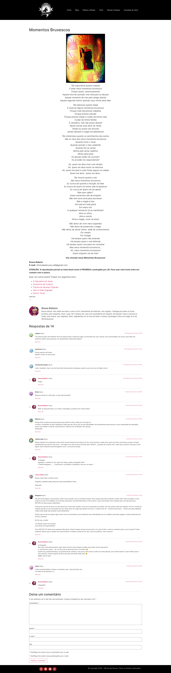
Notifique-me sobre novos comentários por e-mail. (50, 652)
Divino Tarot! (39, 293)
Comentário (34, 603)
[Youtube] (50, 669)
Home (69, 10)
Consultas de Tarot (131, 10)
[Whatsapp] (55, 669)
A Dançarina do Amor (43, 281)
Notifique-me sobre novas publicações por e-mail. (50, 656)
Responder (38, 342)
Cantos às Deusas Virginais (45, 287)
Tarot (101, 10)
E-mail (32, 636)
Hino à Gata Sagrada (42, 290)
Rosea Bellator (43, 378)
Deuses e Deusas (113, 10)
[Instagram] (41, 669)
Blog (77, 10)
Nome (32, 628)
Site (30, 644)
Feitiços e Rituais (89, 10)
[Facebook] (46, 669)
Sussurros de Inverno (43, 284)
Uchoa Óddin (39, 475)
